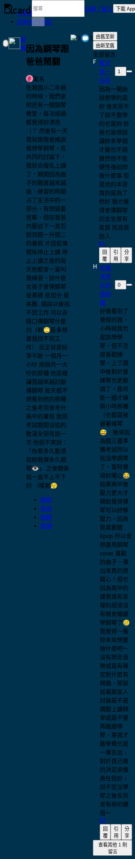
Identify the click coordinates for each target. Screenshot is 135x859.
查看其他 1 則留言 (112, 848)
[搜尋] (38, 21)
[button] (99, 8)
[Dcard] (17, 8)
